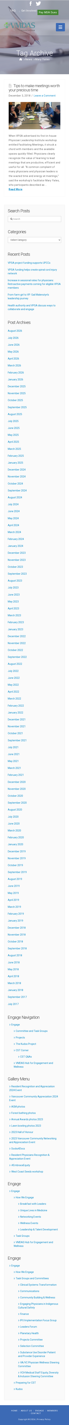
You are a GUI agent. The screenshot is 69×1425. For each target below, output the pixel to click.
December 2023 (17, 552)
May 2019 (13, 893)
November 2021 (17, 726)
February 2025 (16, 455)
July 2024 (13, 504)
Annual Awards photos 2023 (27, 1119)
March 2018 (14, 983)
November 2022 (17, 643)
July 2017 (13, 1004)
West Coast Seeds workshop (27, 1171)
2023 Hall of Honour (22, 1132)
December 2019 (17, 851)
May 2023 (13, 601)
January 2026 (15, 379)
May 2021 (13, 761)
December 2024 (17, 469)
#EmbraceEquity (20, 1165)
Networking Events (30, 1216)
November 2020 (17, 788)
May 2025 (13, 435)
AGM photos (18, 1106)
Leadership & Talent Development (39, 1229)
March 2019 (14, 906)
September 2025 (17, 407)
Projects (20, 1037)
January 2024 (15, 546)
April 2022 (13, 691)
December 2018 (17, 927)
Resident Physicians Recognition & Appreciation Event (29, 1157)
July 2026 (13, 337)
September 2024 (17, 490)
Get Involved (29, 10)
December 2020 (17, 782)
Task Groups (23, 1235)
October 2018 (15, 941)
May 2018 (13, 969)
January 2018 (15, 990)
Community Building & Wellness (37, 1297)
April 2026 (13, 358)
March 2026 (14, 365)
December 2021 (17, 719)
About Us (26, 1411)
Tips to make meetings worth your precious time (34, 88)
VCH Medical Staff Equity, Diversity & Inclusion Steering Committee (38, 1374)
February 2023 (16, 622)
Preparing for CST (26, 1382)
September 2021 (17, 740)
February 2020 (16, 837)
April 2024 (13, 525)
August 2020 (15, 809)
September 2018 (17, 948)
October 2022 (15, 650)
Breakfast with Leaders (33, 1203)
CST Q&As (26, 1056)
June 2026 (14, 344)
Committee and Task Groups (32, 1031)
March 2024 (14, 532)
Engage (15, 1024)
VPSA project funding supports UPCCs (29, 262)
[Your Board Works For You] (19, 26)
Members (52, 1411)
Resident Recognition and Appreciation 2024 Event (31, 1088)
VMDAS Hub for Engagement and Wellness (33, 1065)
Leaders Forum (28, 1326)
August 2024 (15, 497)
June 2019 (14, 886)
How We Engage (25, 1197)
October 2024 (15, 483)
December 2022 (17, 636)
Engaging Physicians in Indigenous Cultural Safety (38, 1305)
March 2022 (14, 698)
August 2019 (15, 879)
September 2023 (17, 573)
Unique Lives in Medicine (33, 1210)
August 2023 (15, 580)
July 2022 (13, 671)
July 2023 (13, 587)
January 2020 (15, 844)
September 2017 (17, 997)
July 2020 (13, 816)
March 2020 (14, 830)
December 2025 (17, 386)
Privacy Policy (44, 1419)
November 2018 (17, 934)
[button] (60, 27)
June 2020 (14, 823)
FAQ (13, 10)
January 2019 (15, 920)
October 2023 (15, 566)
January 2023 (15, 629)
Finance (24, 1314)
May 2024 (13, 518)
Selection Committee (32, 1346)
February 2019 (16, 913)
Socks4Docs (18, 1148)
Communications (29, 1291)
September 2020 (17, 802)
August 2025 (15, 414)
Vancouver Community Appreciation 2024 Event (33, 1098)
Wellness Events (29, 1223)
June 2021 (14, 754)
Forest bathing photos (23, 1113)
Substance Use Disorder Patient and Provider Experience (36, 1354)
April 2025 (13, 441)
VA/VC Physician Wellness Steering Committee (38, 1364)
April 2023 (13, 608)
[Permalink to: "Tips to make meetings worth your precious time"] (34, 115)
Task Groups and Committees (32, 1278)
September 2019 (17, 872)
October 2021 (15, 733)
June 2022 (14, 677)
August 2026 (15, 330)
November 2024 (17, 476)
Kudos (19, 1389)
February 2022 (16, 705)
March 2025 (14, 448)
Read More (15, 189)
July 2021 (13, 747)
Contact (36, 1413)
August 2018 (15, 955)
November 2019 (17, 858)
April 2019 (13, 900)
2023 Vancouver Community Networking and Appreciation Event (32, 1140)
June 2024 (14, 511)
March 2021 (14, 768)
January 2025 (15, 462)
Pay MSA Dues (48, 12)
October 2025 (15, 400)
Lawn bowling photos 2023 (26, 1125)
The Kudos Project (26, 1043)
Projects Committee (31, 1339)
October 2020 (15, 795)
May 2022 (13, 684)
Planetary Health (29, 1333)
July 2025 (13, 421)
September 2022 (17, 657)
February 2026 (16, 372)
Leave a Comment (45, 95)
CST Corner (22, 1050)
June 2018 (14, 962)
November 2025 (17, 393)
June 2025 (14, 428)
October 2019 (15, 865)
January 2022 (15, 712)
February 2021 (16, 775)
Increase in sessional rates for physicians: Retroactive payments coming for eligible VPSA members (34, 284)
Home (14, 1411)
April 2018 (13, 976)
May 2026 (13, 351)
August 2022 (15, 663)
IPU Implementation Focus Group (38, 1320)
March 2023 (14, 615)
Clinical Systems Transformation (38, 1284)
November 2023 (17, 560)
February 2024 (16, 539)
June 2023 (14, 594)
